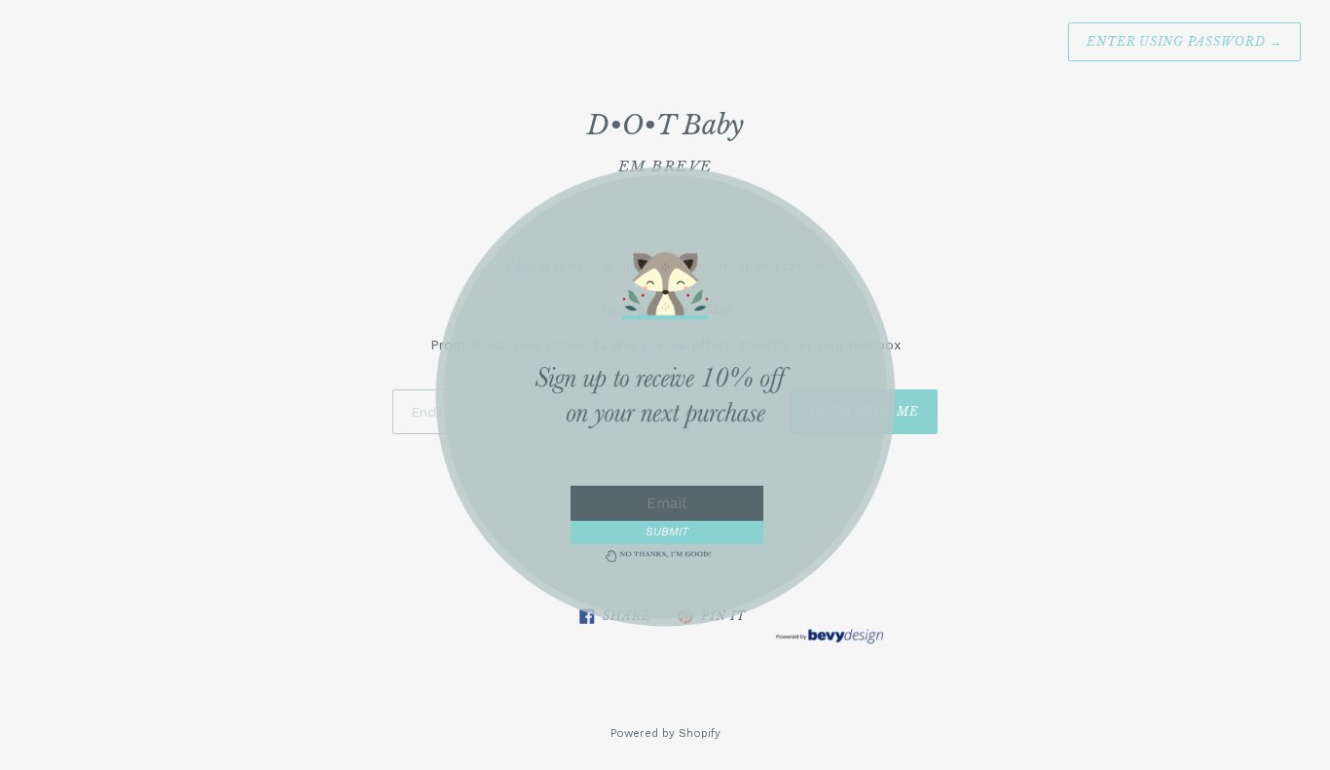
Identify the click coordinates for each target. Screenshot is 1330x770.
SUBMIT (667, 531)
